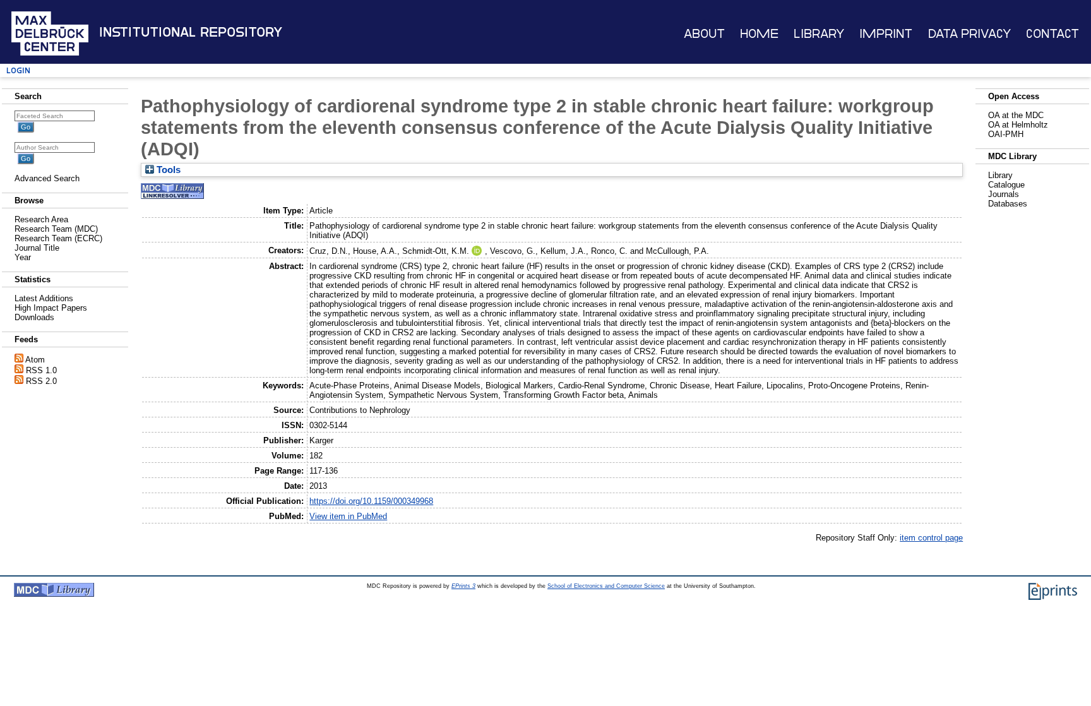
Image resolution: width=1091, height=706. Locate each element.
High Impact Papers (51, 308)
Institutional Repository (190, 32)
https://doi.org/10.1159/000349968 (371, 501)
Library (819, 34)
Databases (1007, 203)
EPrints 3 (463, 586)
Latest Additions (44, 298)
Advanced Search (47, 178)
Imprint (885, 34)
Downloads (34, 317)
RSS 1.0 (41, 370)
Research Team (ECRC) (58, 238)
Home (759, 34)
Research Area (41, 219)
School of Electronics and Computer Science (606, 586)
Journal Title (37, 248)
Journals (1003, 194)
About (704, 34)
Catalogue (1006, 184)
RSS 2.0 (41, 381)
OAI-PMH (1005, 134)
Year (23, 257)
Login (18, 70)
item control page (931, 537)
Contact (1052, 34)
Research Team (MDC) (56, 229)
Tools (167, 170)
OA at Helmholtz (1018, 124)
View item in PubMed (348, 516)
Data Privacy (969, 34)
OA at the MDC (1016, 115)
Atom (35, 359)
